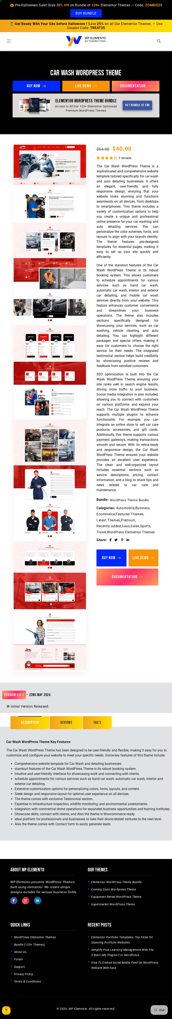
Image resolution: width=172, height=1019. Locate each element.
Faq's (97, 722)
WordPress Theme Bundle (129, 500)
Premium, (128, 520)
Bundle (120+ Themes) (29, 944)
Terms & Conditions (27, 981)
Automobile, (125, 508)
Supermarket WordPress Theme (113, 904)
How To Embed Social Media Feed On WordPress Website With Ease (125, 965)
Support (19, 966)
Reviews (66, 722)
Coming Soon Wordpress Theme (113, 889)
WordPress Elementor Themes (131, 532)
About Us (20, 952)
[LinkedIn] (127, 540)
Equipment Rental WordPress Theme (116, 896)
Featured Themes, (130, 514)
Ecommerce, (106, 514)
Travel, (101, 532)
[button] (8, 41)
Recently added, (109, 526)
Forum (18, 959)
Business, (142, 508)
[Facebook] (110, 540)
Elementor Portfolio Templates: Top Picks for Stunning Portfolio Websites (122, 940)
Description (30, 722)
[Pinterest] (122, 540)
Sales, (135, 526)
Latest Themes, (108, 520)
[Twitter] (116, 540)
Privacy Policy (23, 974)
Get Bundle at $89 (137, 105)
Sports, (145, 526)
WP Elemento (78, 1008)
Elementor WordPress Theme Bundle (116, 882)
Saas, (126, 526)
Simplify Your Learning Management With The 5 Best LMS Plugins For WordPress (122, 952)
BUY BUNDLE (86, 13)
